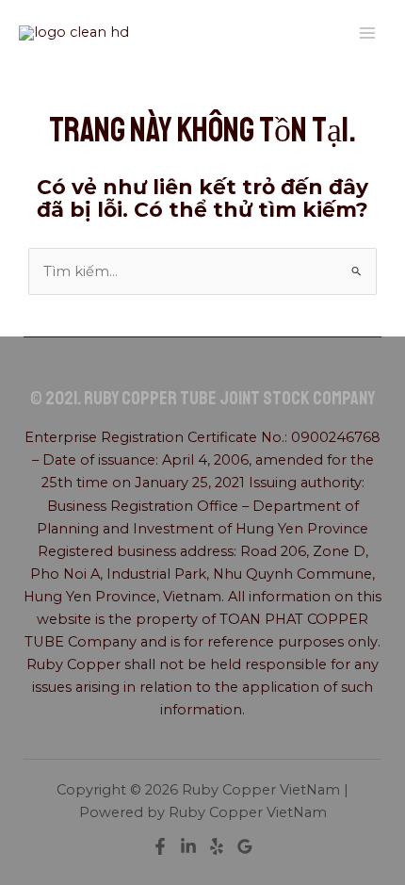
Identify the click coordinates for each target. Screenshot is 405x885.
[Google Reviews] (244, 846)
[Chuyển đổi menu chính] (367, 33)
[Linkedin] (188, 846)
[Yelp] (216, 846)
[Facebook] (160, 846)
